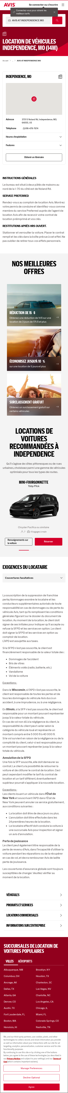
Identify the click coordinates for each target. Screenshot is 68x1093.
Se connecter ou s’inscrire (43, 5)
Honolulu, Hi (10, 1027)
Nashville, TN (43, 1027)
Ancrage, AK (10, 982)
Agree (31, 1087)
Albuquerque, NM (13, 969)
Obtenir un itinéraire (34, 157)
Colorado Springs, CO (47, 1020)
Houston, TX (42, 976)
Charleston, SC (44, 982)
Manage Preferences (31, 1068)
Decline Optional (31, 1077)
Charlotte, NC (43, 995)
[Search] (57, 20)
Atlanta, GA (10, 995)
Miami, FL (41, 1014)
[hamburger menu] (63, 5)
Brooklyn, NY (43, 969)
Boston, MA (10, 1020)
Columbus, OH (11, 976)
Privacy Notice (14, 1058)
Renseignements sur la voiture (18, 542)
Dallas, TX (9, 988)
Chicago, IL (42, 1008)
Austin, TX (9, 1008)
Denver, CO (10, 1001)
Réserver (48, 541)
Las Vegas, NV (43, 988)
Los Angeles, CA (44, 1001)
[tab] (11, 961)
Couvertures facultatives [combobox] (19, 577)
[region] (34, 1062)
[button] (34, 99)
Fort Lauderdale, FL (14, 1014)
